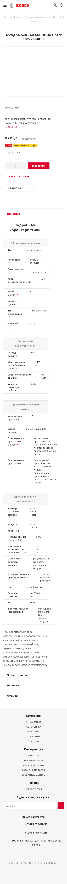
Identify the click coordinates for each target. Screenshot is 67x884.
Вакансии (33, 731)
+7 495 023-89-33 (36, 824)
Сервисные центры (33, 774)
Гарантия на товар (33, 769)
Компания (33, 716)
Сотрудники (33, 726)
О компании (33, 721)
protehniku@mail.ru (36, 832)
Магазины (33, 736)
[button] (10, 253)
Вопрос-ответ (33, 789)
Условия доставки (33, 765)
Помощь (33, 755)
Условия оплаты (33, 760)
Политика (33, 741)
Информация (33, 749)
